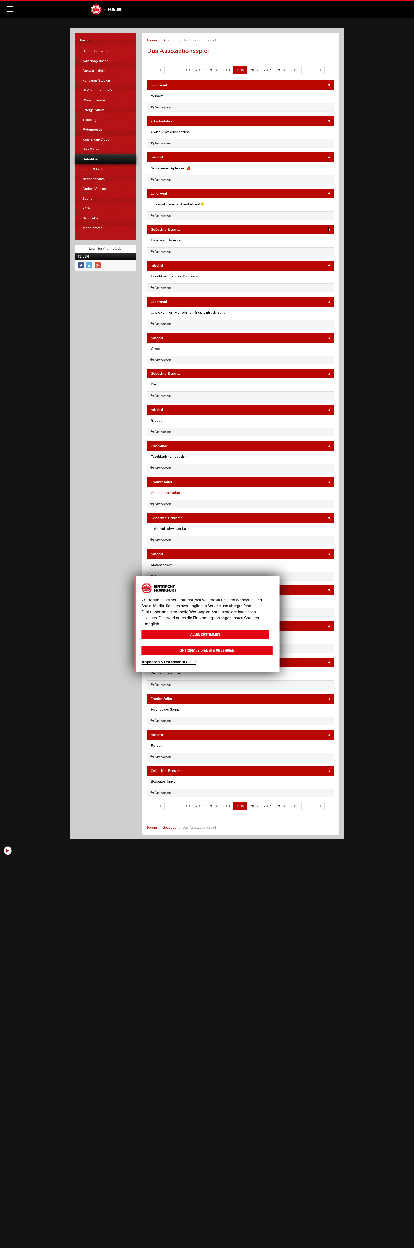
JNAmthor (159, 446)
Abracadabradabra (165, 493)
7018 (281, 70)
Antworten (162, 107)
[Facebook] (81, 265)
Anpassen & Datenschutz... (166, 661)
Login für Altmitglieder (106, 248)
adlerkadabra (161, 121)
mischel (157, 157)
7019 (295, 70)
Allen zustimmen (205, 634)
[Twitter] (89, 265)
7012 (199, 70)
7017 (267, 70)
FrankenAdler (161, 482)
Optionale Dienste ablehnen (207, 650)
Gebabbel (169, 40)
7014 (226, 70)
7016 (254, 70)
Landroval (159, 85)
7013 (213, 70)
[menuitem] (105, 51)
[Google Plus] (98, 265)
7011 (186, 70)
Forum (115, 9)
